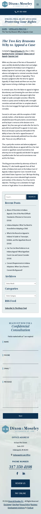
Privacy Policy (25, 504)
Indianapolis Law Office (21, 455)
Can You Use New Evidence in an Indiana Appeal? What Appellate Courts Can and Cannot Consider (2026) (18, 253)
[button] (37, 4)
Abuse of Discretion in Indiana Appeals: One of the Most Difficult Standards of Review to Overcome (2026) (19, 215)
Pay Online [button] (20, 493)
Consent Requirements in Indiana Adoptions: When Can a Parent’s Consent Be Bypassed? (18, 266)
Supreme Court (13, 56)
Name (6, 342)
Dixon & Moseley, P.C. (18, 51)
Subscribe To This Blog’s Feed (16, 308)
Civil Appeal (19, 54)
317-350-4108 (21, 12)
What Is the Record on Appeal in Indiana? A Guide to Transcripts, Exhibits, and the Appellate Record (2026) (19, 238)
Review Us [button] (20, 483)
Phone (7, 355)
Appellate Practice (8, 54)
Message (8, 382)
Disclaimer (7, 504)
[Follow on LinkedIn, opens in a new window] (23, 473)
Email (7, 369)
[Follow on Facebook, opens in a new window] (17, 473)
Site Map (15, 504)
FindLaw (30, 508)
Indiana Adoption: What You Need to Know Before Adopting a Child (19, 227)
